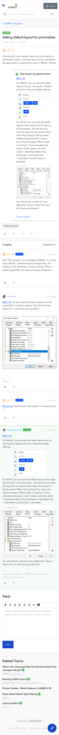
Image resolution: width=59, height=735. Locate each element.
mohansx (11, 296)
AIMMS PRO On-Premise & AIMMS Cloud (23, 683)
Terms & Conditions (17, 728)
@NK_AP (20, 78)
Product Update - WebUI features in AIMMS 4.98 (27, 688)
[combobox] (29, 14)
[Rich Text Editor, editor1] (29, 623)
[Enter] (5, 14)
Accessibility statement (40, 728)
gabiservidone (14, 430)
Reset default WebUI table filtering (20, 694)
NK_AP (10, 50)
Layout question (11, 703)
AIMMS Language (13, 23)
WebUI (6, 698)
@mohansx (8, 406)
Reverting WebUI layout (14, 679)
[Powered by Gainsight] (29, 721)
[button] (3, 6)
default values (11, 226)
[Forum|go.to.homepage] (13, 5)
